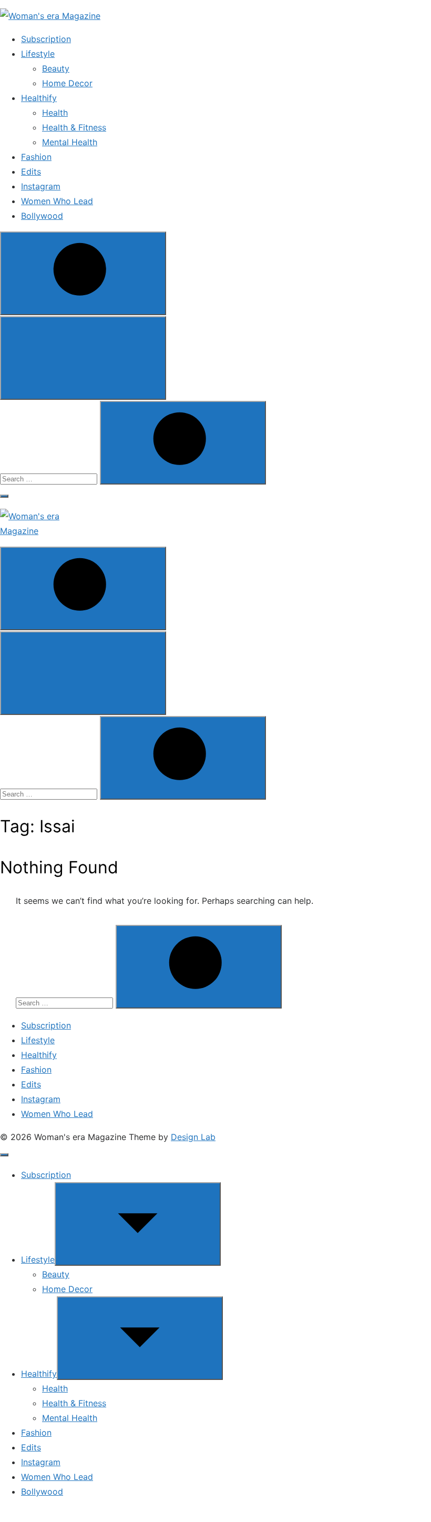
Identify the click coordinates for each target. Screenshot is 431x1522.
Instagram (40, 186)
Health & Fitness (74, 127)
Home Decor (67, 83)
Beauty (55, 68)
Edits (31, 171)
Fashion (36, 157)
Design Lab (193, 1137)
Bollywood (42, 215)
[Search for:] (50, 478)
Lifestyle (38, 53)
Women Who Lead (57, 201)
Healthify (39, 98)
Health (55, 112)
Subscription (46, 39)
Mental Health (69, 142)
